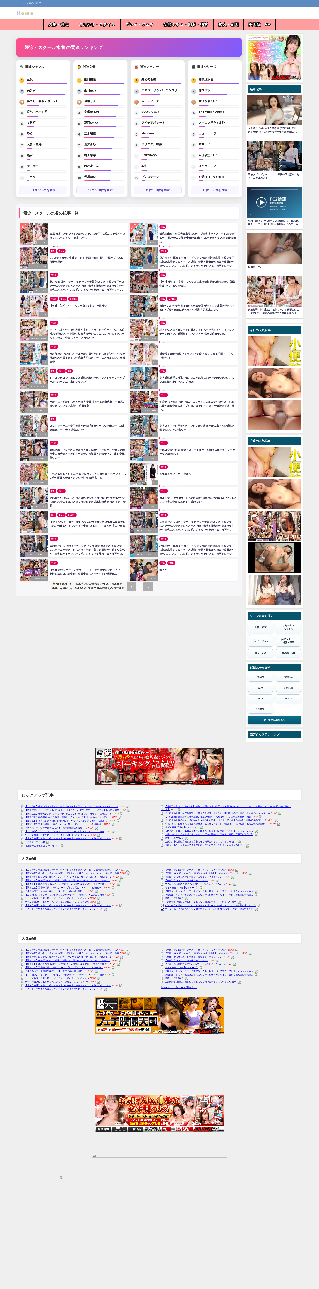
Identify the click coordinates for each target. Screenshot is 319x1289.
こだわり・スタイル (97, 24)
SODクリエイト (152, 111)
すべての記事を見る (274, 720)
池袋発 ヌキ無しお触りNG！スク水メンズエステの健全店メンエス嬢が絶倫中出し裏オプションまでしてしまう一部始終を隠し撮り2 (197, 405)
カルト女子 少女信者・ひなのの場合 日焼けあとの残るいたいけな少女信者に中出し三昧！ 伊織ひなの (198, 500)
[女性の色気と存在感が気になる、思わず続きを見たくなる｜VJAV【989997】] (274, 415)
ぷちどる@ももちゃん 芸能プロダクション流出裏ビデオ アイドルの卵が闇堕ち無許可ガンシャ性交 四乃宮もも (88, 476)
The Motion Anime (211, 111)
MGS (260, 698)
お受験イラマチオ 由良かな (175, 474)
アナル (31, 176)
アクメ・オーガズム (37, 266)
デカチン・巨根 (149, 410)
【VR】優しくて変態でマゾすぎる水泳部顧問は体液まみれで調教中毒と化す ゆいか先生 (197, 283)
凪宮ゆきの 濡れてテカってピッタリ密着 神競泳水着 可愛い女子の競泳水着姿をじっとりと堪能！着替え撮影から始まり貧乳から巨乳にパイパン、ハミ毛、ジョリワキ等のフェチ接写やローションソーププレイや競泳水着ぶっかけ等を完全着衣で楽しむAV (197, 262)
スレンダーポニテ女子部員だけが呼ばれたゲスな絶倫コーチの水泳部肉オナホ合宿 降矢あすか (87, 427)
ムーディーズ (150, 101)
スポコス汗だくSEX (212, 122)
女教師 (31, 122)
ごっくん (42, 242)
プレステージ (150, 176)
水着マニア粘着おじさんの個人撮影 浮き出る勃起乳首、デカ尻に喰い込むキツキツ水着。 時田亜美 (87, 403)
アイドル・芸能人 (38, 458)
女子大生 (33, 165)
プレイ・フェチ (139, 24)
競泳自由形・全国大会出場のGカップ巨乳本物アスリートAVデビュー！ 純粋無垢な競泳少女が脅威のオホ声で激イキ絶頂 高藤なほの (198, 237)
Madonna (148, 133)
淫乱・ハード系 (37, 111)
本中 (144, 165)
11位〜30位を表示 (100, 190)
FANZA (260, 677)
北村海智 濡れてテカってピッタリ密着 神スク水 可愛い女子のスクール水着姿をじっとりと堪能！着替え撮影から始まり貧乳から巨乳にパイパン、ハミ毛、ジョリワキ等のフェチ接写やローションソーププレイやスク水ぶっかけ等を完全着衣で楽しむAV (87, 286)
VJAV (261, 688)
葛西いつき (91, 122)
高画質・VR (260, 24)
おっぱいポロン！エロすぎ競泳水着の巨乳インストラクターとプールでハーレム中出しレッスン (87, 379)
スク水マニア (207, 165)
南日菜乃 (90, 90)
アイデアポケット (153, 122)
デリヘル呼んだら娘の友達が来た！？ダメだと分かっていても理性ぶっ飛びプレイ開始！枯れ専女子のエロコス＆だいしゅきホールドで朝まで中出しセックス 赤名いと (87, 333)
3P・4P (152, 242)
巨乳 (30, 79)
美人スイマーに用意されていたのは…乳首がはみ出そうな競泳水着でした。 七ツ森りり (197, 427)
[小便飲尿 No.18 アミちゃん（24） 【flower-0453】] (274, 351)
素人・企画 (228, 24)
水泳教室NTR (208, 155)
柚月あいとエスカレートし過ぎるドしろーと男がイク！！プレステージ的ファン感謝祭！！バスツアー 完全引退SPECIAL (197, 331)
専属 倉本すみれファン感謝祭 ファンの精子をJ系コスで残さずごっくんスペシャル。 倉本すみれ (87, 235)
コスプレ (152, 578)
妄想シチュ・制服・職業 (186, 24)
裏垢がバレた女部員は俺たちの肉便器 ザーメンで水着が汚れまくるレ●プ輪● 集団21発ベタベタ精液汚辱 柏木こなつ (197, 307)
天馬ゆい (90, 176)
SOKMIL (260, 709)
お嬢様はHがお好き (211, 176)
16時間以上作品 (39, 578)
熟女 (30, 155)
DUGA (288, 698)
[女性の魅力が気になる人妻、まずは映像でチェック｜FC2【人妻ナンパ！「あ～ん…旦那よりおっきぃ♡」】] (274, 383)
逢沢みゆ (90, 144)
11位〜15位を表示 (43, 190)
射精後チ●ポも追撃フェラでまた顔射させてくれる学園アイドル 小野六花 (196, 355)
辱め (30, 133)
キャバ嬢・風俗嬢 (38, 338)
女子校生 (73, 299)
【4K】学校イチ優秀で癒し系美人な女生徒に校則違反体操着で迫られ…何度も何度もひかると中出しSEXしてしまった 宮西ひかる (87, 524)
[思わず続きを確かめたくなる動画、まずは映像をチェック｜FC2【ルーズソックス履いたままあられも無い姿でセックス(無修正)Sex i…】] (274, 557)
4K (45, 362)
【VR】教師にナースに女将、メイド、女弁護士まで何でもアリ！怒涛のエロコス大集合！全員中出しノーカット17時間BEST (88, 572)
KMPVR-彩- (149, 155)
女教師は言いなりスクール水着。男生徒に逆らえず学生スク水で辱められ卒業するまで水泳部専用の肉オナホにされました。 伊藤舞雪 (87, 357)
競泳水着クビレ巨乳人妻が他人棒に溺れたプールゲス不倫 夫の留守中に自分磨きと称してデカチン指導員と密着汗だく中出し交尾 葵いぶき (87, 454)
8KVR (153, 290)
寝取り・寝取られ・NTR (43, 101)
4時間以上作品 (150, 338)
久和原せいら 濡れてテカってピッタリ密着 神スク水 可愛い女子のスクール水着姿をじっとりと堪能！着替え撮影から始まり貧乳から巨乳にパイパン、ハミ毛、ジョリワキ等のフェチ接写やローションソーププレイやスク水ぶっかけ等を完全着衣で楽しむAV (197, 526)
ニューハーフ (207, 133)
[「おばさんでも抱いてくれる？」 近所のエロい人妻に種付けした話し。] (274, 526)
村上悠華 (90, 155)
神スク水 (204, 90)
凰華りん (90, 101)
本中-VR (204, 144)
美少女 (31, 90)
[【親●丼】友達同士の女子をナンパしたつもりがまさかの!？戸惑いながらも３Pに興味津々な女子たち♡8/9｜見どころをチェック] (274, 590)
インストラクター (38, 386)
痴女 (69, 371)
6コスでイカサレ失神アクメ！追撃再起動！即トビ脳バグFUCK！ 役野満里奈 (88, 259)
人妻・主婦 (34, 144)
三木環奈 (90, 133)
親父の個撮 (148, 79)
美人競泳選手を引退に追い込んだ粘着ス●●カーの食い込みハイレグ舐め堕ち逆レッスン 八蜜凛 (197, 379)
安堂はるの (91, 111)
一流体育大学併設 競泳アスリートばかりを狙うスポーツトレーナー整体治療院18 (197, 452)
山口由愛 (90, 79)
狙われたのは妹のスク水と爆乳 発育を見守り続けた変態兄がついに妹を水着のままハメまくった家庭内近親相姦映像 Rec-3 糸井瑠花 (88, 502)
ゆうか (163, 570)
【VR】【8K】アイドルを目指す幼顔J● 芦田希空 (78, 305)
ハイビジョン (150, 266)
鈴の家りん (91, 165)
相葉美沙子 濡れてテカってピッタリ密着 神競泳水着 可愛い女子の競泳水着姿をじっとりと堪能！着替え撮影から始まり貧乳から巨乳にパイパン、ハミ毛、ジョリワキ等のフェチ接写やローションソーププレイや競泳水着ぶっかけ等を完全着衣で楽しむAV (197, 550)
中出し (54, 299)
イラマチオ (151, 314)
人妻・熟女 (59, 24)
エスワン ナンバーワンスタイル (161, 90)
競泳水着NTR (208, 101)
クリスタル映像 (151, 144)
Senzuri (288, 688)
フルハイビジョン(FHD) (36, 410)
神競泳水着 (206, 79)
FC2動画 (288, 677)
